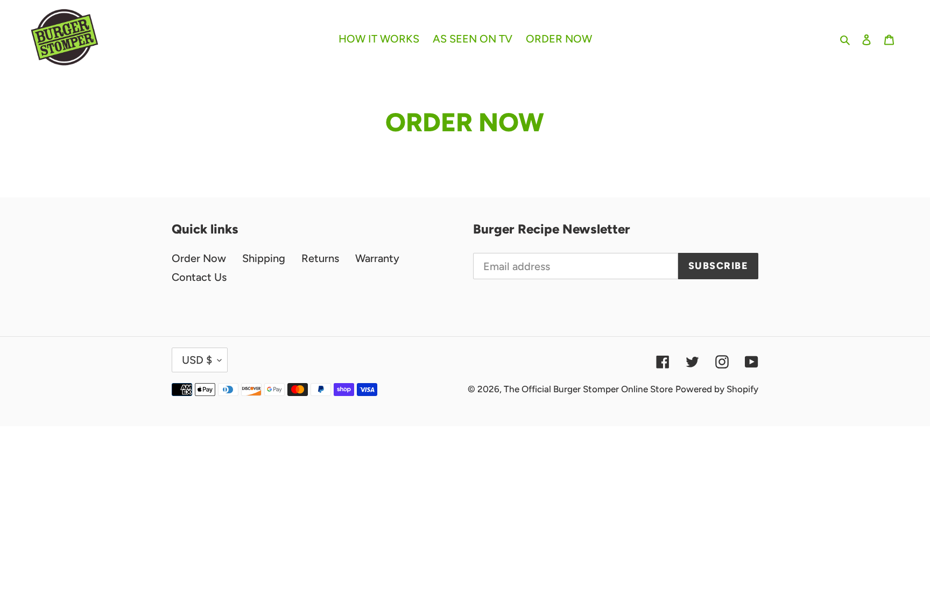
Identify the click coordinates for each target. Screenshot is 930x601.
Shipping (263, 258)
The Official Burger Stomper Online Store (588, 389)
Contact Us (199, 277)
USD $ (197, 359)
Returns (320, 258)
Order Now (199, 258)
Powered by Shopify (716, 389)
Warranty (377, 258)
